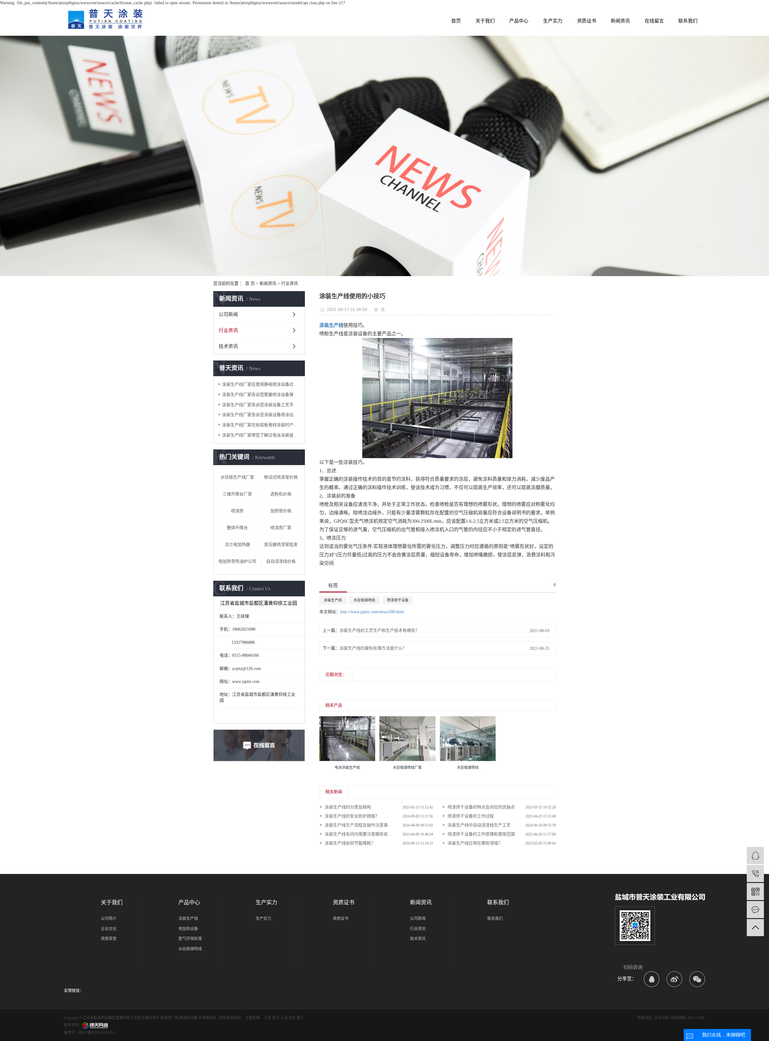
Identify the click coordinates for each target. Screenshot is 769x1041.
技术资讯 (228, 346)
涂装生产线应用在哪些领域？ (474, 843)
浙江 (300, 1018)
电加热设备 (188, 928)
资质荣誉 (109, 938)
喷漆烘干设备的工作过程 (470, 816)
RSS (691, 1018)
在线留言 (654, 20)
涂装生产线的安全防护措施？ (351, 816)
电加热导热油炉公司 (237, 561)
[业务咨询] (755, 855)
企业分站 (661, 1018)
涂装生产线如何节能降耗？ (349, 843)
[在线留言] (755, 909)
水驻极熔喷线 (364, 600)
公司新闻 (228, 314)
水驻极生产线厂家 (237, 477)
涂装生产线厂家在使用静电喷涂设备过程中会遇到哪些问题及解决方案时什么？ (261, 384)
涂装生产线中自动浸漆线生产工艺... (480, 825)
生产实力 (552, 20)
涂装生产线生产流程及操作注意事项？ (360, 825)
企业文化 (109, 928)
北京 (292, 1018)
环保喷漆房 (207, 1018)
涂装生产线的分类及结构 (347, 807)
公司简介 (109, 918)
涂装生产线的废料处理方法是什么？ (373, 648)
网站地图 (678, 1018)
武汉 (275, 1018)
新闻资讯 (620, 20)
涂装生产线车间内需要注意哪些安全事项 (362, 834)
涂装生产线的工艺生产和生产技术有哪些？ (379, 630)
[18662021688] (755, 873)
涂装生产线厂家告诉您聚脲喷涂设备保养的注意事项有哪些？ (261, 394)
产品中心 (518, 20)
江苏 (267, 1018)
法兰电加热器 (237, 544)
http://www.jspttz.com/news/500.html (372, 612)
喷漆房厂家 (280, 527)
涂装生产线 (333, 600)
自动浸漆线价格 (281, 561)
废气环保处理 (190, 938)
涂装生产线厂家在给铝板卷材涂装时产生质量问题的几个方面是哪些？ (261, 425)
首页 (456, 20)
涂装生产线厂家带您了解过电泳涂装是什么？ (261, 435)
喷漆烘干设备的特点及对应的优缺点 (480, 807)
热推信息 (644, 1018)
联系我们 (688, 20)
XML (701, 1018)
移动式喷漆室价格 (281, 477)
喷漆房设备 (188, 1018)
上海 (283, 1018)
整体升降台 (237, 527)
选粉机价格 (280, 494)
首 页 (250, 283)
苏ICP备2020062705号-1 (97, 1032)
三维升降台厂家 (237, 494)
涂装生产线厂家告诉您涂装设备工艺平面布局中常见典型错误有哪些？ (261, 405)
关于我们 (485, 20)
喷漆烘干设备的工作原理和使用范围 (480, 834)
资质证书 (586, 20)
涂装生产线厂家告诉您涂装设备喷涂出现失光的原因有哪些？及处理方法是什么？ (261, 414)
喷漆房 (237, 511)
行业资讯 (289, 283)
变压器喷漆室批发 (281, 544)
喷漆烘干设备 (398, 600)
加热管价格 (280, 511)
